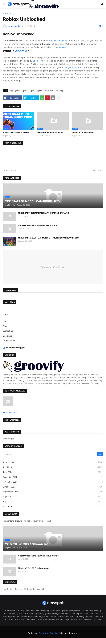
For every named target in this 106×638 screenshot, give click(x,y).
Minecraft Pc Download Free (16, 132)
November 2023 (53, 482)
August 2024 (53, 462)
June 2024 (53, 472)
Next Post (97, 170)
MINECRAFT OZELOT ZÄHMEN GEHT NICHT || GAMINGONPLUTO (48, 238)
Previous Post (10, 170)
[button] (4, 4)
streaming (59, 91)
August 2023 (53, 496)
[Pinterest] (47, 97)
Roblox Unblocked (58, 40)
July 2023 (53, 501)
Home (5, 13)
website (62, 47)
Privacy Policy (9, 340)
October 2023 (53, 487)
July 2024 (53, 467)
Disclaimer (7, 336)
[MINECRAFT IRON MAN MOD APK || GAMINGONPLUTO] (9, 216)
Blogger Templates (69, 633)
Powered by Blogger (15, 347)
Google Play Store (73, 67)
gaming (25, 91)
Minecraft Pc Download (83, 132)
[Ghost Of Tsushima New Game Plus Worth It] (9, 228)
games (17, 91)
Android (21, 51)
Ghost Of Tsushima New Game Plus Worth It (38, 225)
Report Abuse (12, 412)
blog (12, 13)
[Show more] (58, 97)
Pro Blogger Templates (49, 633)
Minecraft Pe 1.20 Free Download (33, 568)
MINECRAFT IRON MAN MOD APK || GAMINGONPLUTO (43, 213)
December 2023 (53, 477)
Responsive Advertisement (53, 267)
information (49, 91)
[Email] (53, 97)
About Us (7, 326)
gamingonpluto (36, 91)
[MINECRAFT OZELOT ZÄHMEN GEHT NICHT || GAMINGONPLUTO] (9, 241)
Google (36, 60)
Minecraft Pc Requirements (50, 132)
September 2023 (53, 491)
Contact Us (8, 331)
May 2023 (53, 506)
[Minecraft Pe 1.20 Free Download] (9, 571)
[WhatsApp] (42, 97)
